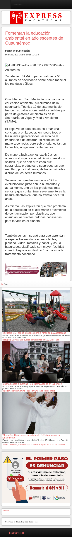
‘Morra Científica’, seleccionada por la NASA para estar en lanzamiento (33, 444)
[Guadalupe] (36, 269)
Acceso (5, 511)
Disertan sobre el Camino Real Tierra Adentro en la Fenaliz (28, 391)
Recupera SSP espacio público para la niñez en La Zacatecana (30, 340)
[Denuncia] (36, 477)
